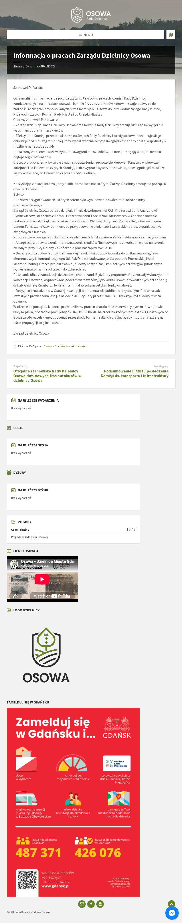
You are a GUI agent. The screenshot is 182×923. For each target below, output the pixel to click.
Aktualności (78, 346)
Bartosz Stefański (56, 346)
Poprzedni (21, 366)
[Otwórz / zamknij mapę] (170, 34)
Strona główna (23, 66)
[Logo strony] (91, 21)
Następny (161, 366)
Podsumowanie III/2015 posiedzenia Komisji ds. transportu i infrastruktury (134, 373)
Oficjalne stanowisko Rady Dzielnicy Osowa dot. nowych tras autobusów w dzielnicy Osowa (47, 375)
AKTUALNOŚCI (46, 66)
